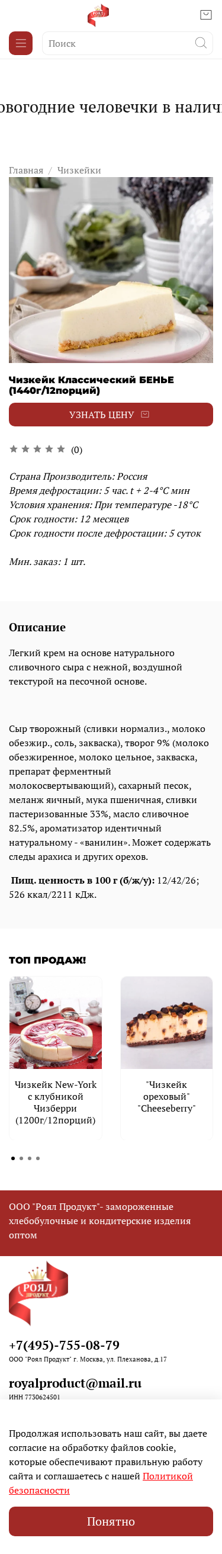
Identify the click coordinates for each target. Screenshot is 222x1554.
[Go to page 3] (29, 1158)
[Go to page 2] (21, 1158)
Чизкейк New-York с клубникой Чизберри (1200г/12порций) (55, 1101)
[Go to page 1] (13, 1158)
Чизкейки (79, 169)
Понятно (111, 1521)
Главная (26, 169)
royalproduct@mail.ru (75, 1383)
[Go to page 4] (38, 1158)
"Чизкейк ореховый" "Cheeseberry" (166, 1095)
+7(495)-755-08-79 (64, 1345)
